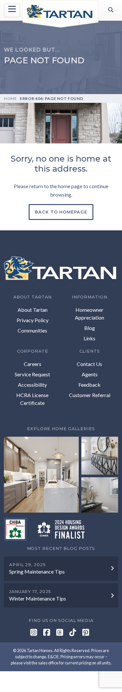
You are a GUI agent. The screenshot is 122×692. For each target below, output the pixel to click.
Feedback (89, 385)
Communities (32, 330)
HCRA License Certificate (32, 399)
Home (10, 98)
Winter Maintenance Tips (37, 598)
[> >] (61, 475)
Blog (89, 328)
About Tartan (32, 310)
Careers (32, 364)
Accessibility (32, 385)
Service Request (32, 374)
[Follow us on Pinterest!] (85, 633)
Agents (90, 374)
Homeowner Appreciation (89, 314)
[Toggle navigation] (12, 10)
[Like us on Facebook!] (46, 633)
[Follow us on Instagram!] (33, 633)
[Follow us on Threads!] (59, 633)
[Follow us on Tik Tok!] (72, 633)
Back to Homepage (61, 212)
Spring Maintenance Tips (37, 571)
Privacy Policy (32, 320)
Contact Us (89, 364)
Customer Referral (89, 395)
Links (89, 338)
